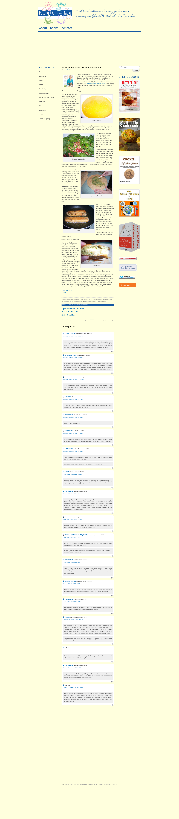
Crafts (41, 80)
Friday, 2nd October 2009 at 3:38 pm (72, 583)
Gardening (42, 89)
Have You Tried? (44, 93)
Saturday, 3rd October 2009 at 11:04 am (73, 619)
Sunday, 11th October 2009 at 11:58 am (73, 687)
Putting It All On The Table (72, 784)
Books (41, 72)
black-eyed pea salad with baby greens (73, 299)
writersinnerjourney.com (82, 581)
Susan (67, 471)
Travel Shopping (44, 119)
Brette (68, 69)
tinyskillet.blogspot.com (77, 617)
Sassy (66, 517)
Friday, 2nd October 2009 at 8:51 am (72, 494)
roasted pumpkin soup (90, 301)
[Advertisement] (89, 48)
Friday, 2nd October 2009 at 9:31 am (72, 519)
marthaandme (69, 377)
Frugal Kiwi (68, 430)
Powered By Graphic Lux (110, 784)
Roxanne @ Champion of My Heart (76, 535)
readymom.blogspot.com (82, 333)
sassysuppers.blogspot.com (76, 517)
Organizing (42, 110)
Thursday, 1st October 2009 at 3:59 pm (73, 451)
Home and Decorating (46, 97)
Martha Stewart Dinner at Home (95, 83)
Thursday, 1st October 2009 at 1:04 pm (73, 399)
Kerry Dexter (69, 448)
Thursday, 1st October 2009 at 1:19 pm (73, 417)
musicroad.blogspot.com (79, 448)
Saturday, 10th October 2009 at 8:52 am (73, 668)
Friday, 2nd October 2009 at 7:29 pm (72, 601)
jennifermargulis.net (82, 355)
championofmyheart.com (93, 534)
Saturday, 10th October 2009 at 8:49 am (73, 650)
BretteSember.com (78, 377)
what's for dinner (102, 301)
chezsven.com (75, 396)
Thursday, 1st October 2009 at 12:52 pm (73, 379)
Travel (41, 114)
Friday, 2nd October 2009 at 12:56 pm (72, 562)
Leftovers (42, 102)
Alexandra (68, 396)
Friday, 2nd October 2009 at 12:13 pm (72, 537)
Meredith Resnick (70, 581)
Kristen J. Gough (70, 333)
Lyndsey (67, 617)
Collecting (42, 76)
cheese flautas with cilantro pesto (93, 299)
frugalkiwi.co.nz (77, 430)
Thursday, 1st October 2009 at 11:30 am (73, 336)
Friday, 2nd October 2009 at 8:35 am (72, 474)
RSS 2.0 (91, 320)
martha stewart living (77, 301)
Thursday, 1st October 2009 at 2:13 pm (73, 433)
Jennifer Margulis (70, 355)
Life (40, 106)
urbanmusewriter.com (74, 471)
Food (41, 84)
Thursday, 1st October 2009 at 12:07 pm (73, 357)
